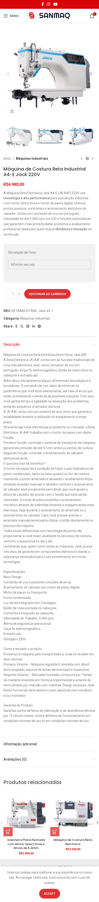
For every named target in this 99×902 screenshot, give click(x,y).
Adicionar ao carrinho (47, 294)
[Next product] (93, 159)
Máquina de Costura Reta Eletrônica (73, 842)
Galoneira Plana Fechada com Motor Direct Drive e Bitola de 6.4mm (26, 844)
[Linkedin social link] (33, 326)
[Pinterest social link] (28, 326)
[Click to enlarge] (12, 111)
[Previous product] (81, 159)
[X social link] (22, 326)
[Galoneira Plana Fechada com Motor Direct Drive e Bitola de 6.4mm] (26, 813)
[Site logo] (49, 15)
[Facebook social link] (43, 4)
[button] (8, 73)
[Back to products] (87, 159)
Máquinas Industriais (32, 158)
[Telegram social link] (39, 326)
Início (7, 158)
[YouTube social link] (55, 4)
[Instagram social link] (49, 4)
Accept (49, 893)
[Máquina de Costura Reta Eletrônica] (73, 813)
